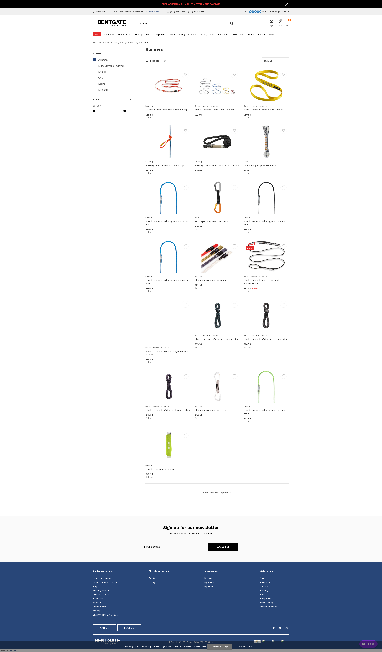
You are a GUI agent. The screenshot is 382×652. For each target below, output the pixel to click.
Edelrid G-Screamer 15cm (159, 469)
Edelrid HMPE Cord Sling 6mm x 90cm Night (265, 223)
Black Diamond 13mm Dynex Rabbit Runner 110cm (263, 282)
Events (251, 34)
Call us (104, 628)
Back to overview (101, 42)
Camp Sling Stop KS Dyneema (260, 165)
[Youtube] (287, 628)
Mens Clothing (177, 34)
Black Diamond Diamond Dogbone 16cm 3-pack (167, 353)
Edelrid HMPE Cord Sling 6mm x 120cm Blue (166, 223)
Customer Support (101, 594)
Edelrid (101, 83)
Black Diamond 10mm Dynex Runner (214, 109)
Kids (212, 34)
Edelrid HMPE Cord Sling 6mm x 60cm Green (265, 412)
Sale (97, 34)
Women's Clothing (197, 34)
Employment (98, 598)
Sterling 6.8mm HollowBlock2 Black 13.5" (217, 165)
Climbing (138, 34)
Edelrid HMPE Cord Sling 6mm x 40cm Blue (166, 282)
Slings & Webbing (130, 42)
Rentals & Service (267, 34)
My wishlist (209, 586)
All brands (103, 59)
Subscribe (223, 546)
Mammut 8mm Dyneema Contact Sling (166, 109)
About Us (97, 602)
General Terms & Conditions (105, 582)
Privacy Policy (99, 606)
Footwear (223, 34)
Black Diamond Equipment (111, 65)
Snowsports (124, 34)
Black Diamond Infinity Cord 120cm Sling (216, 339)
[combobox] (186, 23)
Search (232, 23)
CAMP (101, 77)
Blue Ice (102, 71)
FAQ (95, 586)
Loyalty (152, 582)
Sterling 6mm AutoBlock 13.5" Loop (164, 165)
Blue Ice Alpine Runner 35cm (210, 410)
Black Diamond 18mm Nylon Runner (263, 109)
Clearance (109, 34)
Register (208, 578)
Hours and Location (102, 578)
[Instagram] (280, 628)
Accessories (238, 34)
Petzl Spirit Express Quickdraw (211, 221)
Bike (148, 34)
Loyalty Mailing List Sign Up (105, 615)
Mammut (103, 89)
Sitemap (97, 610)
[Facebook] (274, 628)
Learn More (153, 11)
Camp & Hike (160, 34)
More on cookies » (246, 647)
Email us (129, 628)
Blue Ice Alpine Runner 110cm (211, 280)
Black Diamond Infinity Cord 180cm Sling (266, 339)
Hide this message (220, 647)
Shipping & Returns (102, 590)
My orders (209, 582)
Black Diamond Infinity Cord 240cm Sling (167, 410)
